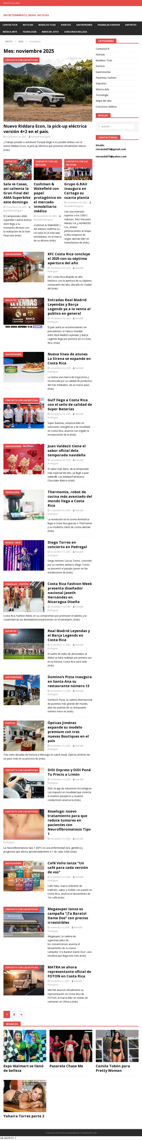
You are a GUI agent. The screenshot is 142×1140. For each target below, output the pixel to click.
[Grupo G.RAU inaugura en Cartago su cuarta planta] (78, 169)
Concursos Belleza (75, 31)
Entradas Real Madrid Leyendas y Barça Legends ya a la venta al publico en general (69, 307)
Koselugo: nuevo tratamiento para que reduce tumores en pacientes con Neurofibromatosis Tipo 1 (69, 822)
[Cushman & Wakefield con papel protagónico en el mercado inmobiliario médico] (48, 169)
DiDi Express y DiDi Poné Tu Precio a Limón (69, 772)
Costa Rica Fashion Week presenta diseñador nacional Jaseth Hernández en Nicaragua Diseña (70, 592)
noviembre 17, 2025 (60, 551)
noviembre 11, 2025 (60, 644)
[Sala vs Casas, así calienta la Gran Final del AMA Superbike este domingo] (17, 169)
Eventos (66, 24)
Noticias (28, 24)
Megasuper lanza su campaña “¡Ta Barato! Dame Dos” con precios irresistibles (68, 916)
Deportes (130, 24)
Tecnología (30, 31)
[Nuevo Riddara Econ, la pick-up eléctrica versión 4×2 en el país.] (47, 89)
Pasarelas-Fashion (109, 24)
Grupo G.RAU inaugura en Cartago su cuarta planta (76, 191)
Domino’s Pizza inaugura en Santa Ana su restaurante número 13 (70, 681)
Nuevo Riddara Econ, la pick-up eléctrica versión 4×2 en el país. (45, 128)
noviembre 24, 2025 (60, 267)
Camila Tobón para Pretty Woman (113, 1068)
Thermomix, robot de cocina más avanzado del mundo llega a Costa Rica (70, 499)
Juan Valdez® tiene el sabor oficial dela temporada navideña (67, 450)
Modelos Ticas (47, 24)
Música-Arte (10, 31)
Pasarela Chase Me (66, 1066)
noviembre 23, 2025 (60, 460)
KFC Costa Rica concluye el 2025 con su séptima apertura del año (69, 258)
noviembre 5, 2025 (59, 981)
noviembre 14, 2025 (60, 606)
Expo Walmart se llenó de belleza (23, 1068)
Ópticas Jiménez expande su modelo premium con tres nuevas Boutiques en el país (68, 731)
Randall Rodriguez (40, 136)
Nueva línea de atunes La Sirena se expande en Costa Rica (69, 358)
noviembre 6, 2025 (59, 927)
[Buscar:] (117, 127)
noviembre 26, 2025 (16, 136)
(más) (6, 150)
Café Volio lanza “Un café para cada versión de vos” (68, 867)
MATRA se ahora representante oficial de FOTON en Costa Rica (69, 971)
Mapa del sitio (50, 31)
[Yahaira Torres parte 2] (24, 1096)
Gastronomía (84, 24)
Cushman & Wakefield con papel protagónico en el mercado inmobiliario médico (47, 197)
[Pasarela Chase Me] (71, 1046)
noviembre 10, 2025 (60, 745)
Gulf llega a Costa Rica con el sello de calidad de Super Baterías (70, 404)
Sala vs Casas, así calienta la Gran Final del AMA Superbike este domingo (16, 193)
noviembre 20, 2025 (60, 510)
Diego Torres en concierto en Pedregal (67, 544)
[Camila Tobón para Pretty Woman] (117, 1046)
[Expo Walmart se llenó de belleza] (24, 1046)
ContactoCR (10, 24)
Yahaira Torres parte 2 (23, 1116)
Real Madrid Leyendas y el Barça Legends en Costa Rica (69, 635)
